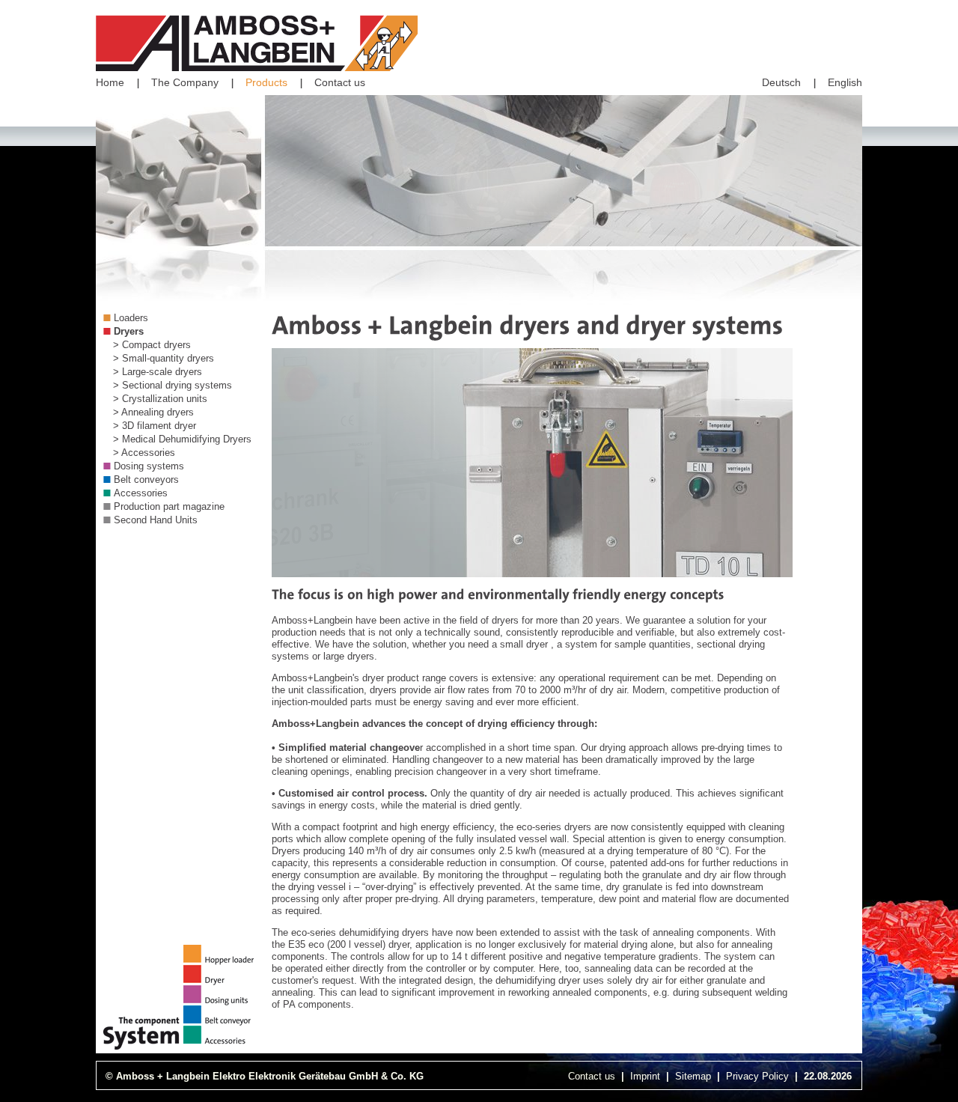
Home (110, 82)
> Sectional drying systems (172, 385)
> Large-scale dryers (157, 371)
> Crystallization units (160, 398)
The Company (185, 82)
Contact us (339, 82)
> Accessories (144, 452)
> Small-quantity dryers (163, 358)
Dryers (129, 331)
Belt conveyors (146, 479)
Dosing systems (149, 466)
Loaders (131, 317)
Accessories (141, 493)
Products (266, 82)
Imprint (645, 1076)
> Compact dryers (152, 344)
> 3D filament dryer (154, 425)
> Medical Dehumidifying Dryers (182, 439)
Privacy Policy (757, 1076)
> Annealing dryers (153, 412)
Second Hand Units (156, 520)
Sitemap (693, 1076)
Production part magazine (169, 506)
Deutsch (781, 82)
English (845, 82)
